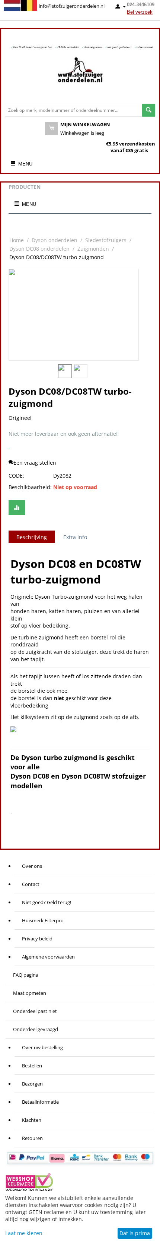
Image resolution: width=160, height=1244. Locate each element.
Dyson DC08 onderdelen (39, 248)
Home (16, 240)
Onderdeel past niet (35, 1011)
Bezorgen (32, 1083)
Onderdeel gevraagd (35, 1029)
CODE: (16, 475)
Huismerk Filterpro (43, 920)
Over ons (32, 866)
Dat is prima (134, 1233)
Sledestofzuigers (106, 240)
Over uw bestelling (42, 1047)
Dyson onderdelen (54, 240)
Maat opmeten (29, 993)
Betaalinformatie (40, 1101)
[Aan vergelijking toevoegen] (17, 507)
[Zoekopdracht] (148, 110)
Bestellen (32, 1065)
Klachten (31, 1120)
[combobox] (73, 110)
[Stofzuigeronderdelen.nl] (80, 72)
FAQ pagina (25, 975)
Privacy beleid (37, 938)
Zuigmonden (93, 248)
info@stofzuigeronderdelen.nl (72, 6)
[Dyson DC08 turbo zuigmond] (73, 314)
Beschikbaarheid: (29, 487)
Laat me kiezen (23, 1233)
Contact (30, 884)
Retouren (32, 1138)
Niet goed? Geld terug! (46, 902)
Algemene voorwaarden (48, 956)
